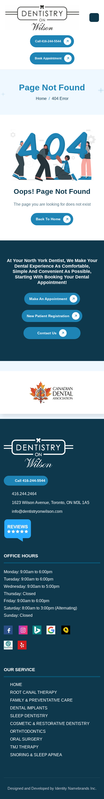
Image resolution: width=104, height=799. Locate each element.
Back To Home (48, 219)
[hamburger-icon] (94, 17)
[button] (9, 396)
